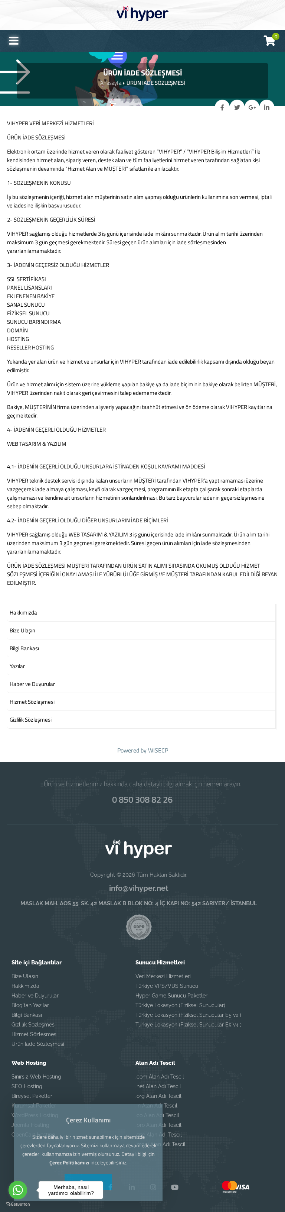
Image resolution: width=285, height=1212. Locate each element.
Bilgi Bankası (27, 1015)
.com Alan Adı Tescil (159, 1077)
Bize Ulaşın (25, 976)
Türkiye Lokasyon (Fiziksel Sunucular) (180, 1005)
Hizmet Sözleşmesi (35, 1034)
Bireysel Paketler (32, 1096)
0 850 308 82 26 (142, 799)
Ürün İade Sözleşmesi (38, 1044)
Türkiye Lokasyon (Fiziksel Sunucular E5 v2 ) (188, 1015)
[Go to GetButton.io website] (18, 1204)
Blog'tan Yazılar (30, 1005)
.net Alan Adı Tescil (158, 1086)
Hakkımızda (25, 986)
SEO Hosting (27, 1086)
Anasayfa (110, 82)
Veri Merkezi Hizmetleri (163, 976)
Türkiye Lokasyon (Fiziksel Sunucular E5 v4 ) (188, 1025)
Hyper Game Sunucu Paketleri (172, 996)
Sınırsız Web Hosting (36, 1077)
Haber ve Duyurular (35, 996)
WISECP (158, 750)
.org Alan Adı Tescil (158, 1096)
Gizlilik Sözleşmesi (34, 1025)
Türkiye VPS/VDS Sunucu (166, 986)
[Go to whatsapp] (18, 1190)
